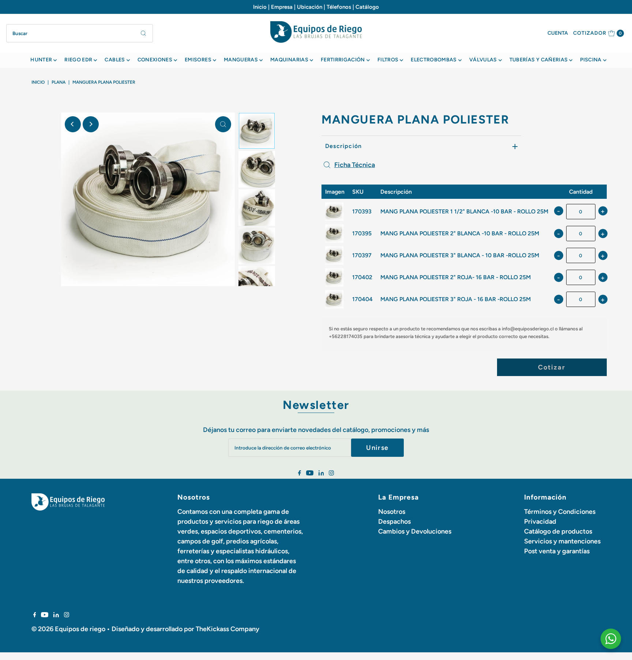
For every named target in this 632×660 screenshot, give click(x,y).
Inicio (260, 7)
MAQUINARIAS (289, 60)
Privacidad (540, 521)
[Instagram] (331, 473)
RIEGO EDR (78, 60)
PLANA (58, 82)
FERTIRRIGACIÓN (343, 60)
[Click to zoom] (223, 124)
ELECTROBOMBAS (434, 60)
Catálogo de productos (558, 531)
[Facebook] (299, 473)
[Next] (91, 124)
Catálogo (367, 7)
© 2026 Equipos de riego (68, 629)
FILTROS (387, 60)
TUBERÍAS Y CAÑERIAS (538, 60)
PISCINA (590, 60)
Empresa (282, 7)
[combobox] (79, 33)
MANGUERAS (241, 60)
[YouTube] (309, 473)
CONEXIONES (155, 60)
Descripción (343, 146)
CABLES (115, 60)
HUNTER (41, 60)
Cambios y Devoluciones (414, 531)
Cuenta (558, 33)
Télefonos (339, 7)
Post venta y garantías (557, 551)
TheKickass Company (227, 629)
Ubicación (309, 7)
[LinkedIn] (321, 473)
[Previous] (73, 124)
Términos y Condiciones (559, 512)
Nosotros (391, 512)
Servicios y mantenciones (562, 541)
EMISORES (198, 60)
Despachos (394, 521)
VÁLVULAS (483, 60)
